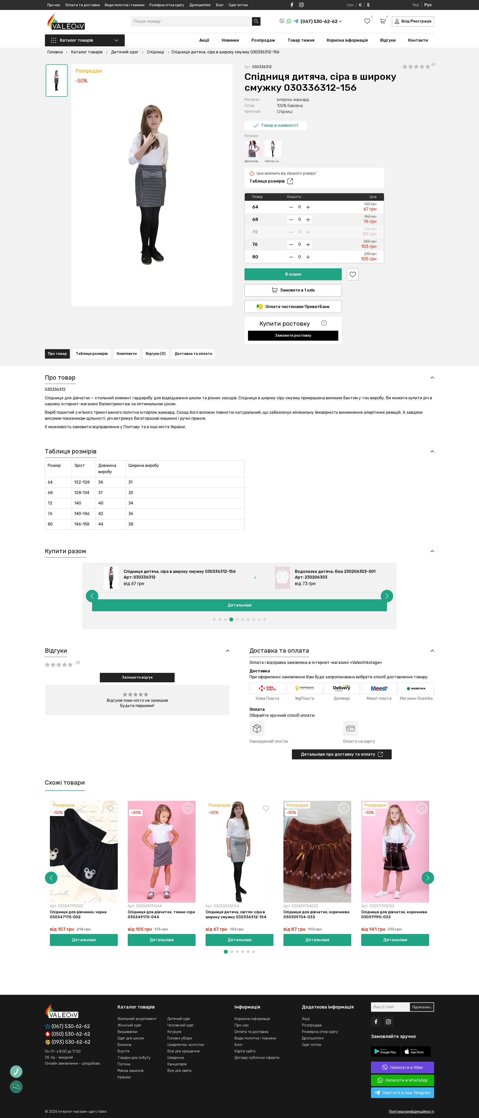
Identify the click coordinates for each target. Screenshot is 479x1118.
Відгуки (388, 40)
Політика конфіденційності (411, 1112)
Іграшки (124, 1077)
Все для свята (179, 1070)
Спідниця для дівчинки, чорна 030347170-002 (78, 914)
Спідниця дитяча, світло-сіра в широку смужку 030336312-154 (236, 914)
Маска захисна (130, 1070)
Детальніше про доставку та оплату (338, 754)
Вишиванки (127, 1031)
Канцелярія (177, 1064)
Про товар (57, 354)
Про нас (53, 5)
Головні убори (179, 1038)
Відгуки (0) (156, 354)
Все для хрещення (183, 1051)
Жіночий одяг (129, 1025)
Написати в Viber (406, 1067)
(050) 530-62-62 (71, 1034)
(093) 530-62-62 (71, 1042)
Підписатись (421, 1007)
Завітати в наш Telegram (406, 1092)
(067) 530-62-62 (71, 1026)
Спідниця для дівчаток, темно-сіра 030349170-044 (161, 914)
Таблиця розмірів (267, 181)
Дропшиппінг (200, 5)
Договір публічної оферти (257, 1057)
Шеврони (175, 1057)
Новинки (230, 40)
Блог (220, 5)
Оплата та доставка (82, 5)
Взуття (123, 1051)
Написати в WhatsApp (406, 1080)
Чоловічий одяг (180, 1025)
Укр (415, 4)
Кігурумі (174, 1031)
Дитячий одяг (178, 1018)
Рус (428, 4)
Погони (124, 1064)
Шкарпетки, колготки (185, 1044)
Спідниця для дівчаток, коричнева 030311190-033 (394, 914)
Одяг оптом (238, 5)
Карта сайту (245, 1051)
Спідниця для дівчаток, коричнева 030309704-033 (316, 914)
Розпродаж (263, 40)
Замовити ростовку (293, 335)
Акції (204, 40)
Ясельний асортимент (137, 1018)
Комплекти (127, 354)
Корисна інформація (347, 40)
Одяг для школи (131, 1038)
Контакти (418, 40)
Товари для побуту (134, 1057)
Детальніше (240, 605)
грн (350, 4)
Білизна (124, 1044)
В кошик (293, 274)
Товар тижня (301, 40)
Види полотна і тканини (124, 5)
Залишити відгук (137, 677)
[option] (56, 80)
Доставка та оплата (193, 354)
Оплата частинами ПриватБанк (297, 306)
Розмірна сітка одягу (166, 5)
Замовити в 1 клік (297, 290)
